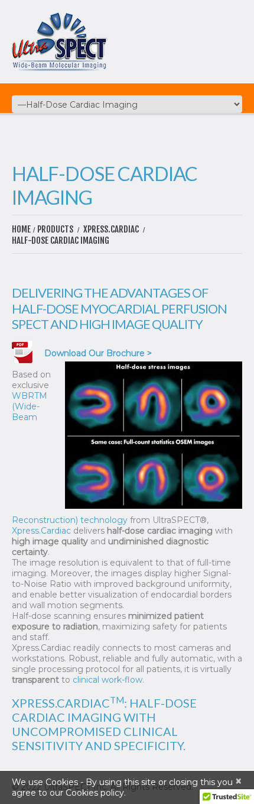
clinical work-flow (107, 679)
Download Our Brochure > (98, 353)
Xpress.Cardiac (111, 229)
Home (21, 229)
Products (55, 229)
